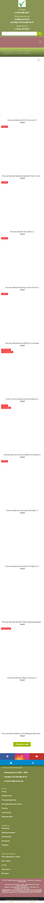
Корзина (33, 902)
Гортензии (6, 812)
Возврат (5, 873)
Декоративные (8, 832)
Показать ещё (22, 744)
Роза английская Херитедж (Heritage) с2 (22, 510)
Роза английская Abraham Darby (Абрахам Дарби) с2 (22, 622)
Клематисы (7, 796)
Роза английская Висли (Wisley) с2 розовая (22, 343)
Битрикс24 (33, 900)
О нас (4, 865)
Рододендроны (9, 800)
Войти (11, 902)
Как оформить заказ (11, 857)
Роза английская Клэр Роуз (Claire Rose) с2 (22, 287)
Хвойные (6, 828)
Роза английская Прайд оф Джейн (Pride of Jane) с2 (22, 176)
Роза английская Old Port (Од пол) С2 (22, 120)
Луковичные (7, 816)
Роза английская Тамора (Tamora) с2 (22, 678)
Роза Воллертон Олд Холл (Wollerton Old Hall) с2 (22, 455)
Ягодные (6, 841)
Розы (4, 791)
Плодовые (6, 837)
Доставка (6, 861)
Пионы (5, 808)
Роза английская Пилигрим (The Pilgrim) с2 (22, 566)
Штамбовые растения (12, 804)
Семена (5, 845)
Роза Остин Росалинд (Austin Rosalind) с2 (22, 399)
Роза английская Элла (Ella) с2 (22, 232)
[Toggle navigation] (41, 42)
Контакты (6, 869)
